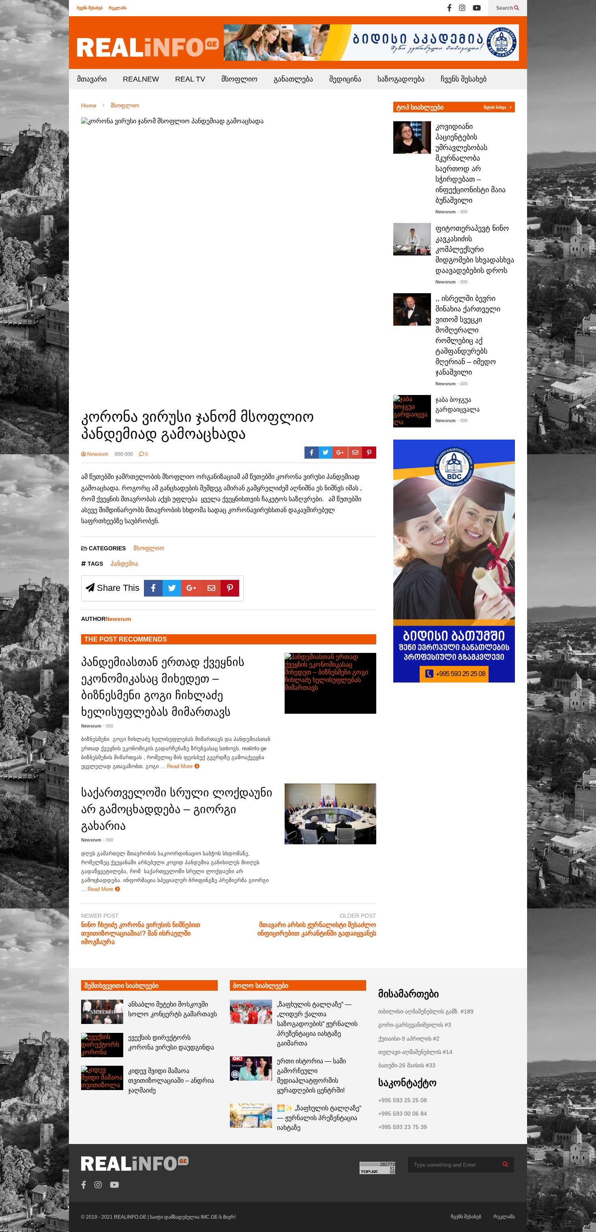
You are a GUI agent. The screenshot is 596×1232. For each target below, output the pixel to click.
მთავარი (92, 79)
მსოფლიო (239, 79)
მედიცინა (345, 79)
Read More (180, 766)
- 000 (108, 725)
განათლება (293, 79)
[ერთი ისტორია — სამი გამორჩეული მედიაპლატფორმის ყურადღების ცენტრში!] (251, 1068)
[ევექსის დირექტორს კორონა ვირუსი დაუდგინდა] (102, 1045)
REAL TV (190, 79)
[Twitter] (326, 452)
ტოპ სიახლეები (420, 107)
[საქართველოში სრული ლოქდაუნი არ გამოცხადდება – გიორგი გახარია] (330, 813)
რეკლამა (117, 8)
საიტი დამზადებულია (175, 1217)
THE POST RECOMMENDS (125, 639)
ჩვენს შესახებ (90, 8)
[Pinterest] (369, 452)
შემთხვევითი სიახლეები (121, 985)
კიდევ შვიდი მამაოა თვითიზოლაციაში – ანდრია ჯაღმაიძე (171, 1080)
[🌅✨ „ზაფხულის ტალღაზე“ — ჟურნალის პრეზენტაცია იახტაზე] (251, 1115)
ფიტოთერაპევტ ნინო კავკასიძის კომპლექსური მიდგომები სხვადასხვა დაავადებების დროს (474, 249)
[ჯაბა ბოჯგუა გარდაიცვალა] (412, 411)
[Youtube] (477, 8)
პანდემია (124, 563)
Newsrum (97, 454)
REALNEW (141, 79)
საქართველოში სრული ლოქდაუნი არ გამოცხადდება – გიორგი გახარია (176, 809)
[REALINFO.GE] (148, 47)
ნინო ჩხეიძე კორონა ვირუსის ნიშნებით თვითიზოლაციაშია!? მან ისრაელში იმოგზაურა (140, 933)
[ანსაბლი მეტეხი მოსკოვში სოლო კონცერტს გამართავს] (102, 1012)
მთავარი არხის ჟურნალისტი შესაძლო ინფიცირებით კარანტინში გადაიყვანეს (316, 929)
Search (505, 8)
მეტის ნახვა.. (497, 107)
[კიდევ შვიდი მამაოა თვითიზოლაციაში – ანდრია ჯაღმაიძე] (102, 1078)
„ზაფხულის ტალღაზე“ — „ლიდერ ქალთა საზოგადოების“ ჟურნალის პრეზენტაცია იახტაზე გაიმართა (317, 1024)
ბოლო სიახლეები (260, 985)
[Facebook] (449, 8)
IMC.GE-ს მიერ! (218, 1217)
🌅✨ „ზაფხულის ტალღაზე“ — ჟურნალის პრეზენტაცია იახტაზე (319, 1118)
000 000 (124, 454)
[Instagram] (462, 8)
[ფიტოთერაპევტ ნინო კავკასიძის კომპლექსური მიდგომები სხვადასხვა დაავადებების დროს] (412, 239)
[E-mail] (355, 452)
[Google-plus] (340, 452)
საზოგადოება (400, 79)
